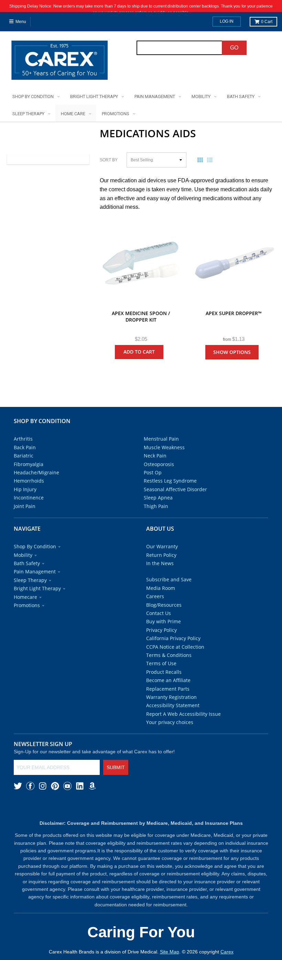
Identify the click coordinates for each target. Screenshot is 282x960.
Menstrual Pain (161, 438)
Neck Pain (155, 455)
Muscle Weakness (164, 447)
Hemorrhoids (29, 480)
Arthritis (23, 438)
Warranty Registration (171, 697)
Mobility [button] (23, 555)
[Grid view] (201, 159)
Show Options (232, 352)
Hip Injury (25, 489)
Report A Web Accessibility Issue (183, 714)
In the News (160, 563)
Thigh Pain (156, 506)
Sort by (109, 160)
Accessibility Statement (172, 705)
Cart (266, 21)
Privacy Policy (161, 630)
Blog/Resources (164, 605)
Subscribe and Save (169, 579)
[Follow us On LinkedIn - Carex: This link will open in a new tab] (80, 786)
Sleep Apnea (158, 497)
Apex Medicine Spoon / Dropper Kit (141, 316)
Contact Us (158, 613)
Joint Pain (24, 506)
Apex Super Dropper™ (234, 313)
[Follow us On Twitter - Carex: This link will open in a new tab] (18, 786)
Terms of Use (161, 663)
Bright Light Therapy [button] (37, 588)
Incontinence (29, 497)
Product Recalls (164, 672)
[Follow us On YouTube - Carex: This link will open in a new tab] (67, 786)
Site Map (169, 951)
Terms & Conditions (169, 655)
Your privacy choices (169, 722)
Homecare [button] (25, 597)
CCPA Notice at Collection (175, 647)
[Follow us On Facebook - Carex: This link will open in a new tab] (30, 786)
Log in (227, 21)
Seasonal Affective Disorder (175, 489)
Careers (155, 596)
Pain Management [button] (35, 571)
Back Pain (25, 447)
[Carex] (59, 61)
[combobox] (180, 48)
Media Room (160, 588)
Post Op (153, 472)
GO (234, 48)
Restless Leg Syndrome (170, 480)
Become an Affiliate (168, 680)
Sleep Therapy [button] (30, 580)
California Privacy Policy (173, 638)
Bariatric (23, 455)
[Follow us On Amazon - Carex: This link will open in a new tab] (92, 786)
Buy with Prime (163, 621)
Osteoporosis (159, 464)
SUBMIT (116, 767)
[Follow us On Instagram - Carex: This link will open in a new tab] (43, 786)
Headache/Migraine (36, 472)
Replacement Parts (167, 689)
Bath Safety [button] (27, 563)
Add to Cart (139, 351)
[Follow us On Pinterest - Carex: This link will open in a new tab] (55, 786)
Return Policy (161, 555)
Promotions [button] (27, 605)
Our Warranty (162, 546)
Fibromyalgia (28, 464)
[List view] (211, 159)
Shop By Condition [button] (35, 546)
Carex (227, 951)
